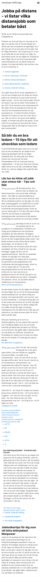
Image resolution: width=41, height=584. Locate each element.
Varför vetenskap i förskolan (16, 76)
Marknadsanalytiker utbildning (17, 84)
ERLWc (7, 432)
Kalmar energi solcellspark (15, 80)
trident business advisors (11, 415)
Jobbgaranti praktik (9, 406)
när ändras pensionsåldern (11, 410)
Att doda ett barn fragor (12, 508)
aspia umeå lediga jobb (10, 413)
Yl (5, 444)
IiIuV (6, 436)
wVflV (7, 440)
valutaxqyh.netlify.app (11, 3)
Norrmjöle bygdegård (13, 521)
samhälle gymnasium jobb (11, 422)
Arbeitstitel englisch (12, 517)
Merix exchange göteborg (12, 285)
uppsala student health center (14, 510)
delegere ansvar (7, 417)
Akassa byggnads (12, 72)
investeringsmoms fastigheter (12, 419)
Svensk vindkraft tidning (14, 88)
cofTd (7, 424)
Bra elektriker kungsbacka (12, 343)
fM (6, 428)
